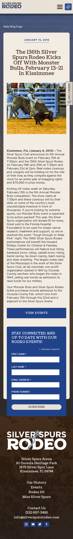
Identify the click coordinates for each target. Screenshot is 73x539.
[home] (11, 5)
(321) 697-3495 (36, 513)
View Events (36, 313)
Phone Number (21, 392)
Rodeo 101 (36, 492)
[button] (60, 7)
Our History (36, 483)
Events (36, 487)
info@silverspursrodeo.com (36, 517)
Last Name (19, 366)
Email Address (21, 379)
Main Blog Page (13, 26)
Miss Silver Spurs (36, 497)
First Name (19, 354)
